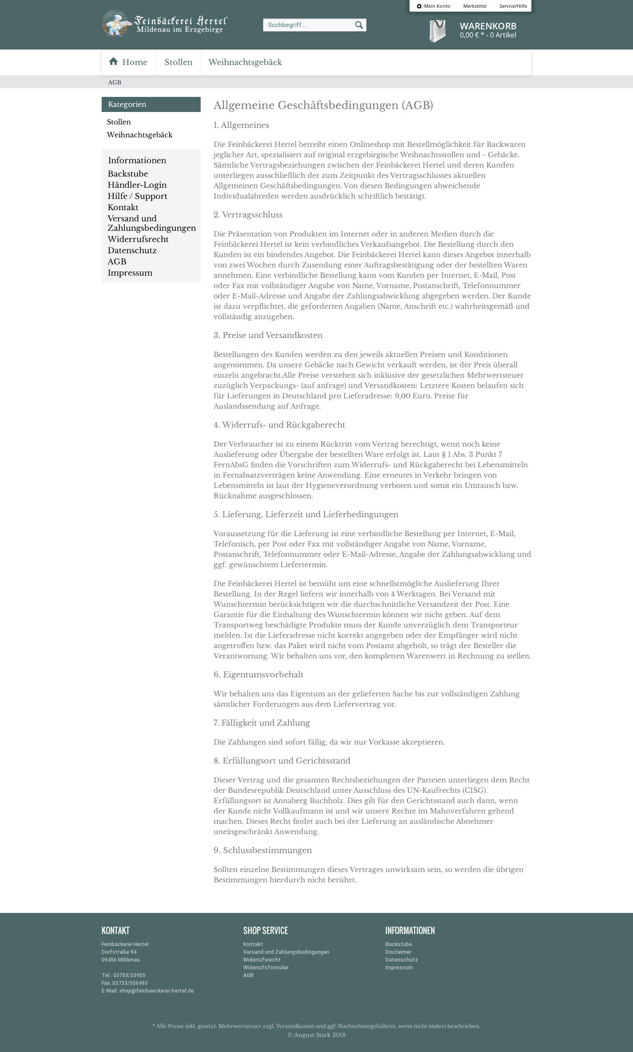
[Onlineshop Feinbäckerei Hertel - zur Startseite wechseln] (187, 30)
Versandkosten (295, 1026)
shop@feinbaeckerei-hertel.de (156, 991)
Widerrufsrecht (138, 239)
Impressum (130, 273)
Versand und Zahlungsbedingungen (152, 223)
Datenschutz (132, 250)
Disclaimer (398, 952)
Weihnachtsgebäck (140, 134)
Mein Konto (436, 6)
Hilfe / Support (138, 196)
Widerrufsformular (266, 968)
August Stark (312, 1035)
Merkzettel (475, 6)
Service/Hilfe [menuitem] (513, 6)
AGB (117, 262)
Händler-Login (137, 185)
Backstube (128, 174)
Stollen (119, 122)
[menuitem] (433, 5)
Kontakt (123, 207)
